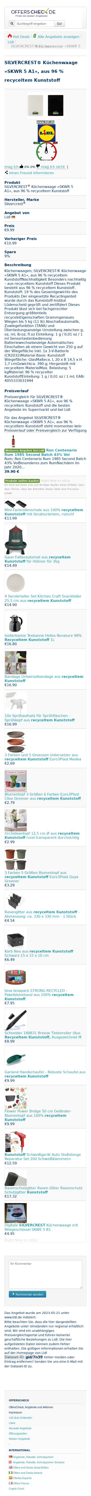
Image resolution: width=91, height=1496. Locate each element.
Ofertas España (22, 1478)
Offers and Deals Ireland (27, 1472)
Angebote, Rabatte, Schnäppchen (33, 1457)
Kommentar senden (29, 1294)
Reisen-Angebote (19, 1438)
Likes (12, 1423)
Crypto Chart (16, 1488)
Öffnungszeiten (18, 1433)
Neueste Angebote (20, 1428)
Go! (59, 23)
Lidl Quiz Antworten (20, 1417)
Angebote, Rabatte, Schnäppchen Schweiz (38, 1462)
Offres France (20, 1483)
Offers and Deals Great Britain (30, 1467)
